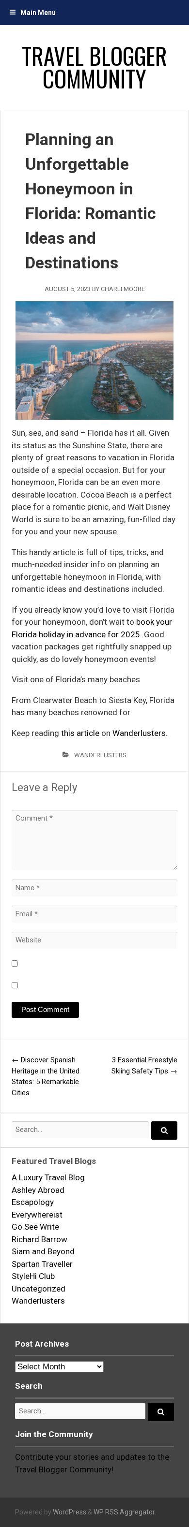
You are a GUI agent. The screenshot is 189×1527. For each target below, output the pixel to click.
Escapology (33, 1202)
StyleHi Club (33, 1276)
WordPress (69, 1512)
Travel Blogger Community (94, 67)
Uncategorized (38, 1288)
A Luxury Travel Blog (48, 1177)
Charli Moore (123, 289)
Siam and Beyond (43, 1251)
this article (80, 733)
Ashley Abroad (38, 1190)
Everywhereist (37, 1214)
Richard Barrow (39, 1239)
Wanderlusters (139, 733)
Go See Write (35, 1227)
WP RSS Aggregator (124, 1512)
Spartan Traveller (42, 1264)
